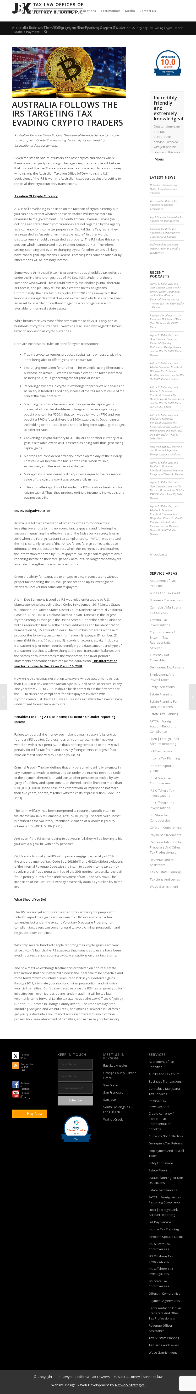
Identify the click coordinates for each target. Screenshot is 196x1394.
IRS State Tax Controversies (160, 817)
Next (179, 96)
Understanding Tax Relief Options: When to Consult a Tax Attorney (165, 248)
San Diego (110, 1085)
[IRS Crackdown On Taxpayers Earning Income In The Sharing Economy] (192, 697)
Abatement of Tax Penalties (163, 583)
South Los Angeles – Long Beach (117, 1109)
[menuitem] (19, 10)
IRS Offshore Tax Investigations (162, 793)
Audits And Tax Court (165, 593)
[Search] (46, 31)
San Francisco (113, 1092)
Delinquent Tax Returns (167, 667)
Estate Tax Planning (164, 714)
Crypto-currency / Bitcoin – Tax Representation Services (162, 640)
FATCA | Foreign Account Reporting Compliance (163, 726)
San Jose (109, 1099)
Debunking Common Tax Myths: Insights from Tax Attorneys (163, 188)
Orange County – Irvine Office (119, 1075)
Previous (168, 96)
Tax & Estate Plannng (165, 872)
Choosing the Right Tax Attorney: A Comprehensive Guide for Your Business (165, 232)
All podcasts (158, 554)
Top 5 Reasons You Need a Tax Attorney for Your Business (167, 219)
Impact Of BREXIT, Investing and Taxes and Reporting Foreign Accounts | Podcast (166, 450)
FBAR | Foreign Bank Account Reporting (164, 741)
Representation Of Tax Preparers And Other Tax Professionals (166, 847)
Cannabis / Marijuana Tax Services (165, 609)
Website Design (63, 1385)
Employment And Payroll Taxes (162, 677)
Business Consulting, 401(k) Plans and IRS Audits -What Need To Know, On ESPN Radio (165, 321)
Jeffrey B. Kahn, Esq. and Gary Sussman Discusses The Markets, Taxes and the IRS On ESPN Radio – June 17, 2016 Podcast (167, 490)
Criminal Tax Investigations (160, 622)
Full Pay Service (161, 751)
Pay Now (35, 1113)
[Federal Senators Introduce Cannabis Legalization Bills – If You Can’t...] (3, 697)
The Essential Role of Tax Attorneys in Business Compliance (164, 204)
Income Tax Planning (165, 758)
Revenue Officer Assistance (162, 862)
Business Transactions (166, 600)
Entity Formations (162, 687)
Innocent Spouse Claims (162, 768)
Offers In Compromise (166, 827)
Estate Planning (161, 694)
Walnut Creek (113, 1119)
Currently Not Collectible (159, 657)
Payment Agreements (165, 835)
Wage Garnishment (164, 886)
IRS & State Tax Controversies (161, 780)
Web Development (94, 1385)
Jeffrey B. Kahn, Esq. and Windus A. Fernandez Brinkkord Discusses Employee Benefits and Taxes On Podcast (167, 468)
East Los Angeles (115, 1065)
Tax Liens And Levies (165, 879)
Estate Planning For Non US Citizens (164, 704)
